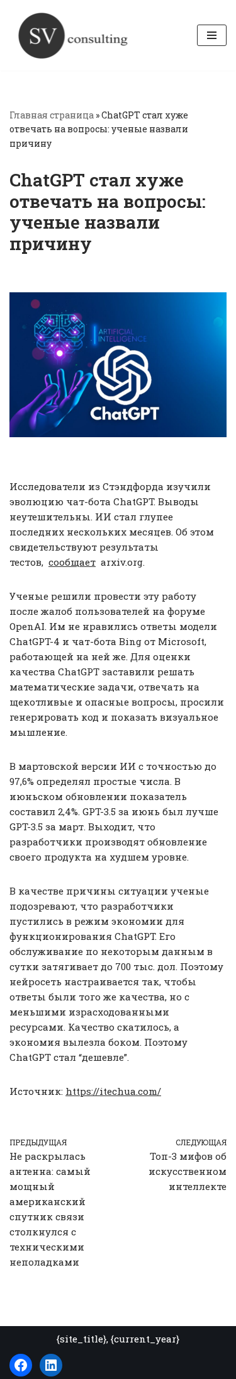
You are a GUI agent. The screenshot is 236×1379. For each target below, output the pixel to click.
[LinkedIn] (51, 1365)
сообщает (72, 562)
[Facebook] (20, 1365)
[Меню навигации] (212, 35)
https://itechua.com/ (113, 1091)
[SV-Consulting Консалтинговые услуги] (72, 35)
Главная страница (51, 115)
